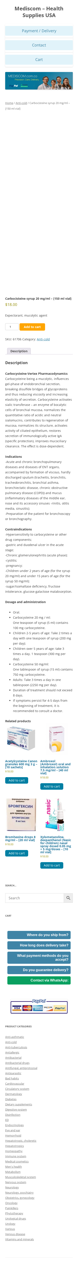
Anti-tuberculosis (16, 1047)
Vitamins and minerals (19, 1239)
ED (7, 1120)
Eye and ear (12, 1130)
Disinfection (12, 1115)
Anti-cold (21, 103)
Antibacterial (13, 1058)
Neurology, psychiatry (19, 1192)
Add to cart (32, 327)
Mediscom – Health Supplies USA (39, 12)
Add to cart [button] (17, 780)
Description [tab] (19, 351)
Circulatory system (17, 1089)
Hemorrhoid (13, 1135)
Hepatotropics (14, 1146)
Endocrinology (14, 1125)
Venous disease (15, 1234)
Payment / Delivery (39, 30)
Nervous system (15, 1182)
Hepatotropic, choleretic (20, 1141)
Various (10, 1229)
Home (9, 103)
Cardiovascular (14, 1083)
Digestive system (16, 1109)
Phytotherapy (14, 1213)
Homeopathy (14, 1151)
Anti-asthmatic (14, 1037)
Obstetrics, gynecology (19, 1198)
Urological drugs (15, 1218)
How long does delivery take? (44, 945)
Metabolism (13, 1172)
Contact (39, 45)
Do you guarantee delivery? (45, 970)
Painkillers (11, 1208)
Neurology (12, 1187)
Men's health (13, 1167)
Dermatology (13, 1094)
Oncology (11, 1203)
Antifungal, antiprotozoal (21, 1068)
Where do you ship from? (47, 935)
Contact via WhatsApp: (49, 980)
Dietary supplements (18, 1104)
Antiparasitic (13, 1073)
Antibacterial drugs (17, 1063)
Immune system (15, 1156)
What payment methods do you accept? (42, 957)
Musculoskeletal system (20, 1177)
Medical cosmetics (17, 1161)
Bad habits (12, 1078)
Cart (39, 59)
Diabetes (10, 1099)
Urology (10, 1224)
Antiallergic (12, 1052)
